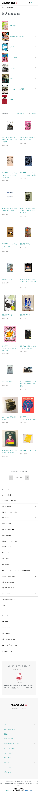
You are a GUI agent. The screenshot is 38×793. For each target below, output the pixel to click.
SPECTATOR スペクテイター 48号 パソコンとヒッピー (28, 281)
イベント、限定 (6, 495)
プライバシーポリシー (10, 748)
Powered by (9, 790)
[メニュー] (35, 3)
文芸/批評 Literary (7, 523)
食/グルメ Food (6, 547)
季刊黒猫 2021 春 (7, 279)
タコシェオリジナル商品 (9, 500)
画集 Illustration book (8, 529)
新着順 (34, 113)
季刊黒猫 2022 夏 (25, 315)
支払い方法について (9, 739)
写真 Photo (5, 559)
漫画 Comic (5, 518)
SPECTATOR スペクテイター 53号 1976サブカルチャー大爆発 (10, 348)
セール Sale (6, 594)
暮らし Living (6, 553)
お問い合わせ (7, 772)
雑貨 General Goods (8, 582)
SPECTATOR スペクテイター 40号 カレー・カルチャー (10, 246)
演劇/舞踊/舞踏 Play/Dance (9, 588)
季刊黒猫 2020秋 (25, 244)
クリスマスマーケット (8, 651)
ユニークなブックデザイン (9, 645)
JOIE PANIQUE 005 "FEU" (28, 450)
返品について (7, 734)
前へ (11, 478)
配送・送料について (9, 729)
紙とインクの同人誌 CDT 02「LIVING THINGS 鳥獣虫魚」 (28, 384)
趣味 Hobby (5, 565)
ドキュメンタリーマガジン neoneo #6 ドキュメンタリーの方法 (10, 139)
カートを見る (7, 767)
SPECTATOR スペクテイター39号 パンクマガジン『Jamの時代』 (10, 175)
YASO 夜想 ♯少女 (7, 381)
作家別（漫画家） (7, 506)
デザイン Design (6, 535)
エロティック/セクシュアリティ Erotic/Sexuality (16, 571)
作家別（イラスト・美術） (9, 512)
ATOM (9, 758)
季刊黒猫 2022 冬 (7, 315)
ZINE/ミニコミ (6, 627)
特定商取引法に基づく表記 (11, 743)
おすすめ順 (20, 113)
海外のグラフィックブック (9, 541)
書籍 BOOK (5, 621)
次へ (27, 478)
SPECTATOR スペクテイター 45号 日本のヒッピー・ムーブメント (28, 210)
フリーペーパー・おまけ (9, 599)
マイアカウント (8, 762)
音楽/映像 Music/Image (8, 576)
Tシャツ (4, 605)
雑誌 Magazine (10, 7)
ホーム (3, 7)
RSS (5, 758)
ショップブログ (8, 753)
